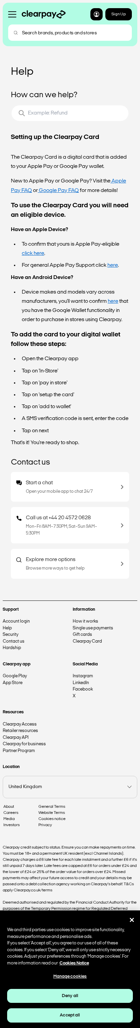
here (112, 265)
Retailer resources (20, 731)
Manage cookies (70, 976)
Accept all (70, 1015)
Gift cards (82, 634)
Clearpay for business (24, 744)
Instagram (83, 676)
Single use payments (93, 628)
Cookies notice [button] (52, 819)
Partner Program (19, 751)
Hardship (12, 648)
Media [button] (9, 819)
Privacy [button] (45, 825)
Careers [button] (10, 813)
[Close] (131, 919)
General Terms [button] (51, 807)
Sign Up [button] (118, 14)
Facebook (83, 689)
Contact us (13, 641)
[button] (96, 14)
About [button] (8, 807)
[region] (70, 969)
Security (10, 634)
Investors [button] (11, 825)
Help (7, 628)
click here (33, 253)
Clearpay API (16, 737)
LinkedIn (81, 683)
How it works (85, 621)
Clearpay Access (20, 724)
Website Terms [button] (51, 813)
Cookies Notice (74, 963)
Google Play (15, 676)
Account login (16, 621)
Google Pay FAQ (58, 190)
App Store (12, 683)
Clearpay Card (87, 641)
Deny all (70, 996)
